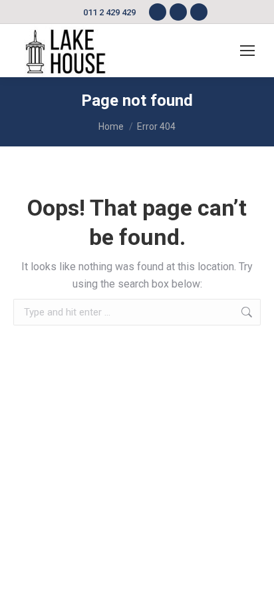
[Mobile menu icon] (247, 50)
